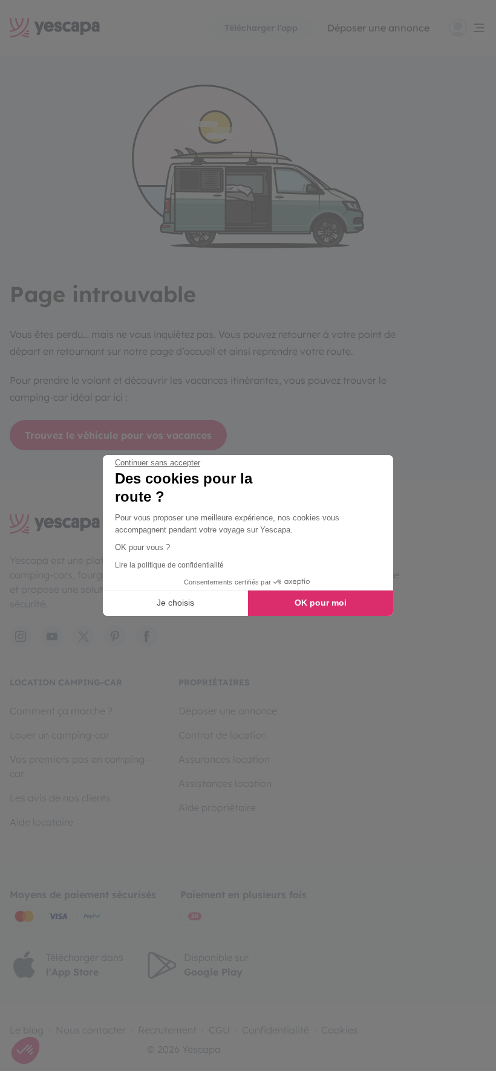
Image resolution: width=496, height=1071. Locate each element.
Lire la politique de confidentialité (169, 565)
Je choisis (175, 602)
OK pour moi (321, 602)
